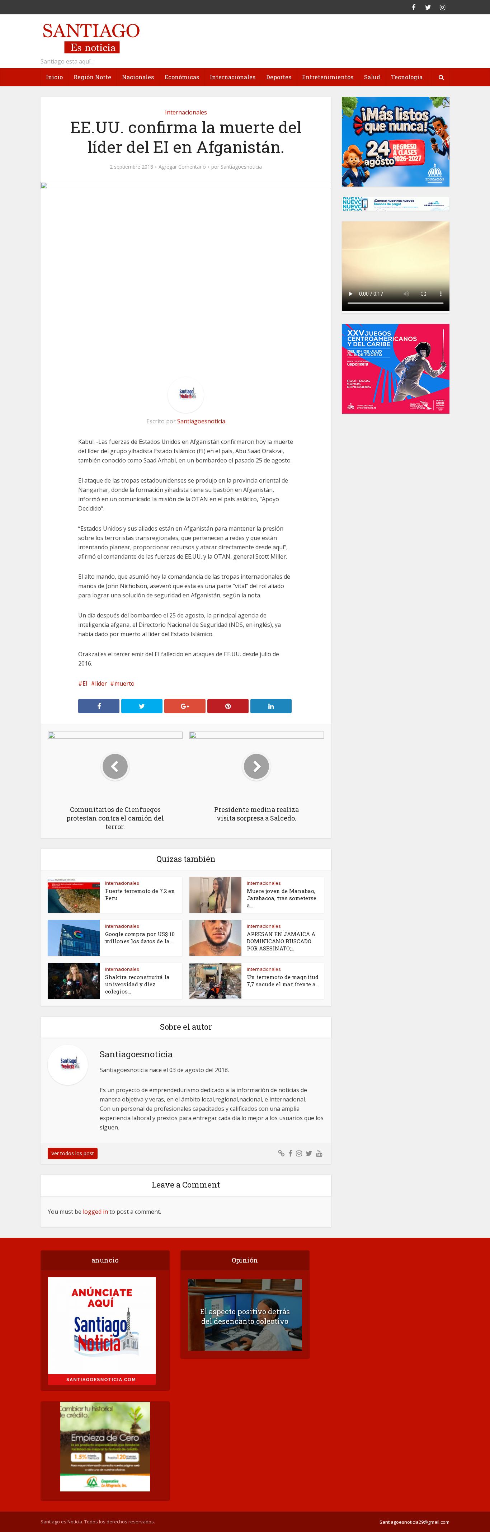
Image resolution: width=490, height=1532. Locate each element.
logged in (95, 1212)
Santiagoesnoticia (241, 167)
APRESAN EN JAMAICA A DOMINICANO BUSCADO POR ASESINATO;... (281, 941)
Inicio (54, 77)
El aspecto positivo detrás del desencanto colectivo (245, 1316)
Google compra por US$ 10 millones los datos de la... (140, 937)
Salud (372, 77)
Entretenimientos (327, 77)
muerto (124, 683)
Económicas (182, 77)
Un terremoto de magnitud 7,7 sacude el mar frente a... (283, 980)
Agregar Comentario (182, 167)
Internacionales (232, 77)
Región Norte (92, 77)
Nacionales (138, 77)
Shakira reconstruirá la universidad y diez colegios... (137, 984)
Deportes (278, 77)
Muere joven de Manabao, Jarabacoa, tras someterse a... (281, 898)
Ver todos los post (72, 1153)
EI (85, 683)
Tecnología (407, 77)
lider (101, 683)
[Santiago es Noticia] (91, 37)
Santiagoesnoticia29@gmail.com (414, 1522)
